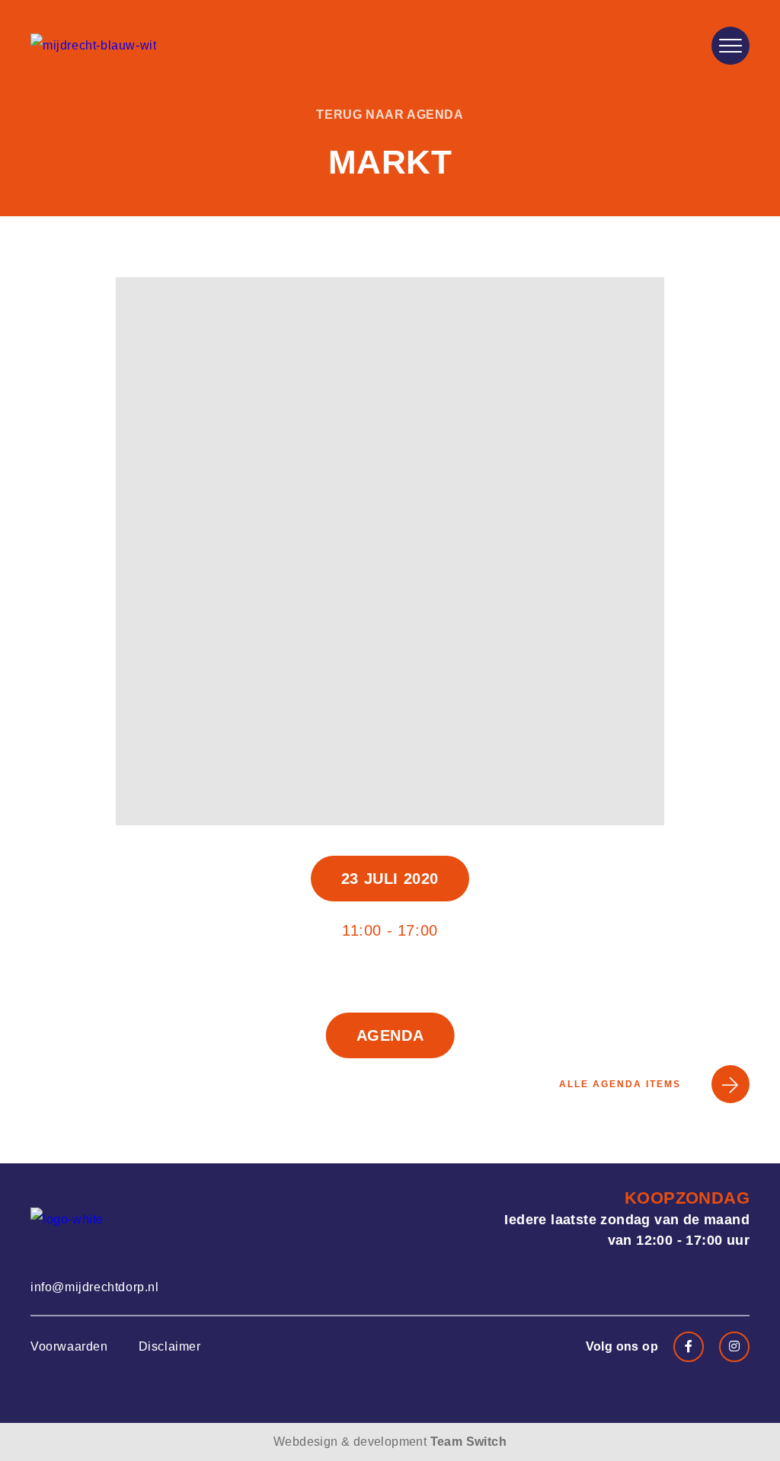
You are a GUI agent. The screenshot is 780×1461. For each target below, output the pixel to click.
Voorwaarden (69, 1346)
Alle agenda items (620, 1084)
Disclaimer (170, 1346)
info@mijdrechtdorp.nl (94, 1287)
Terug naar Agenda (389, 114)
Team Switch (468, 1441)
